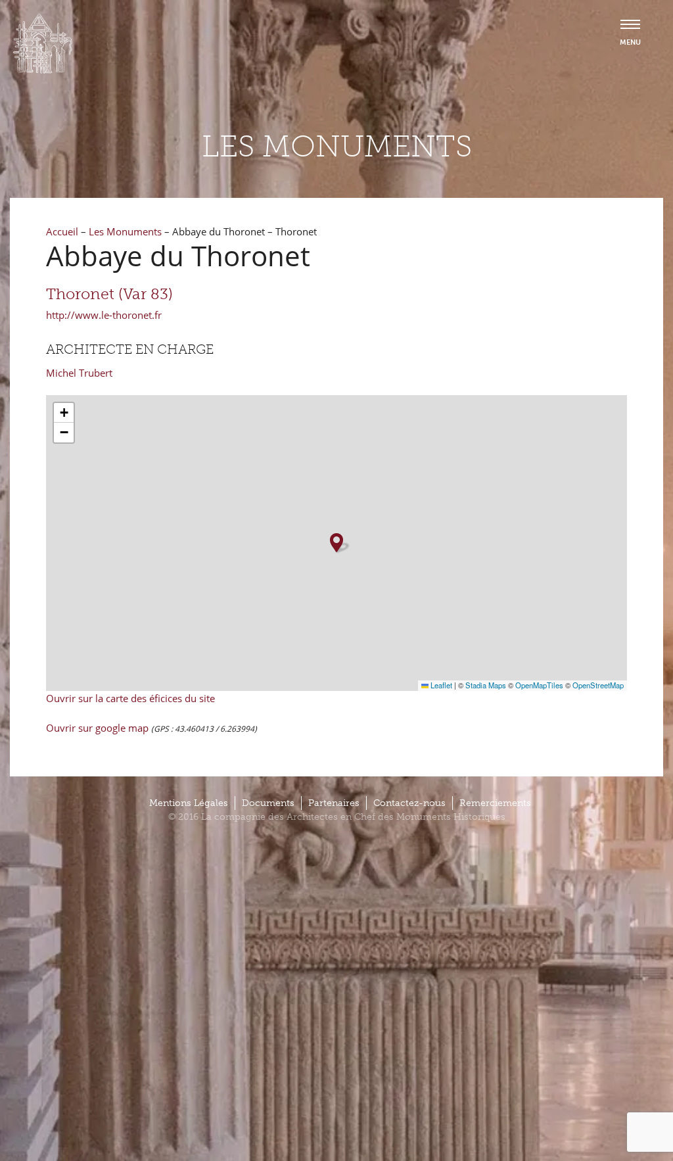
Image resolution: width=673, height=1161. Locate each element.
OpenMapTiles (539, 685)
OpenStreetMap (598, 685)
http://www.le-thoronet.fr (104, 314)
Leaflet (440, 685)
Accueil (62, 231)
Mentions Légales (188, 803)
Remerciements (495, 803)
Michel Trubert (79, 372)
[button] (336, 542)
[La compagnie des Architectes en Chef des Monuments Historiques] (42, 70)
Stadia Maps (485, 685)
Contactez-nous (409, 803)
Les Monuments (125, 231)
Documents (268, 803)
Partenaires (334, 803)
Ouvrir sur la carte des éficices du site (130, 698)
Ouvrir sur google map (98, 727)
